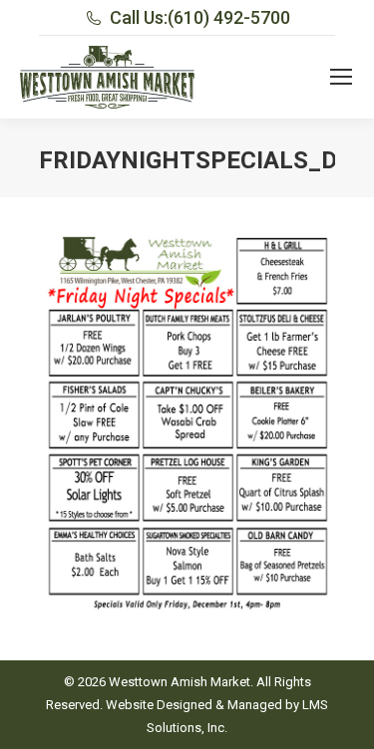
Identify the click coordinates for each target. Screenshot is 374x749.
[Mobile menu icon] (341, 77)
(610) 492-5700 (229, 17)
